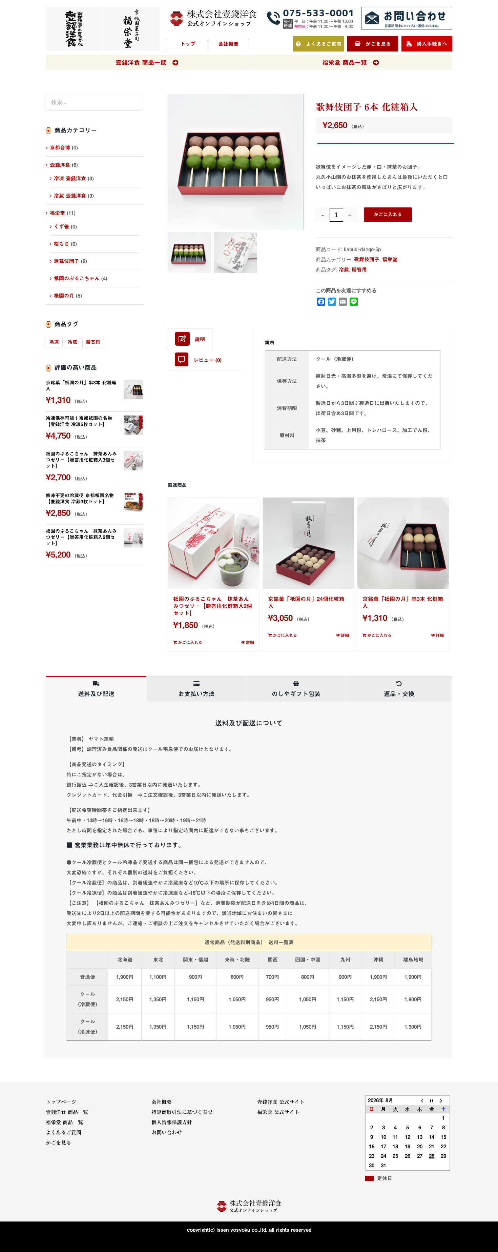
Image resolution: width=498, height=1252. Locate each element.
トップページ (61, 1102)
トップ (187, 43)
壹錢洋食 (60, 164)
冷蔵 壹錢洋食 (70, 195)
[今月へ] (432, 1100)
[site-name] (249, 1200)
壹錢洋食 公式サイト (281, 1102)
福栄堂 (389, 259)
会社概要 (228, 43)
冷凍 (54, 342)
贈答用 (359, 269)
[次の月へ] (444, 1100)
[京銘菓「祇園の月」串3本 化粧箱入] (403, 543)
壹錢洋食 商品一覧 (144, 62)
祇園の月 (64, 295)
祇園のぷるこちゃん (77, 278)
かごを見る (375, 43)
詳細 (250, 642)
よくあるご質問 (321, 43)
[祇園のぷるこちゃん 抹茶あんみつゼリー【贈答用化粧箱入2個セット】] (213, 543)
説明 (199, 339)
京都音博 (60, 147)
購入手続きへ (429, 43)
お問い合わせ (166, 1132)
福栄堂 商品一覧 (347, 62)
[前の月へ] (420, 1100)
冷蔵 (344, 269)
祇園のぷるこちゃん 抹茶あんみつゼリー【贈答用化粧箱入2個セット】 (212, 606)
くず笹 (61, 226)
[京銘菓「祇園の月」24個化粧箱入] (308, 543)
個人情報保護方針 (171, 1122)
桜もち (61, 243)
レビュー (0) (207, 360)
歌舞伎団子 (366, 259)
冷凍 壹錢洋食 (70, 178)
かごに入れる (388, 214)
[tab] (190, 338)
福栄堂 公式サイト (278, 1112)
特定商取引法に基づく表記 (181, 1112)
